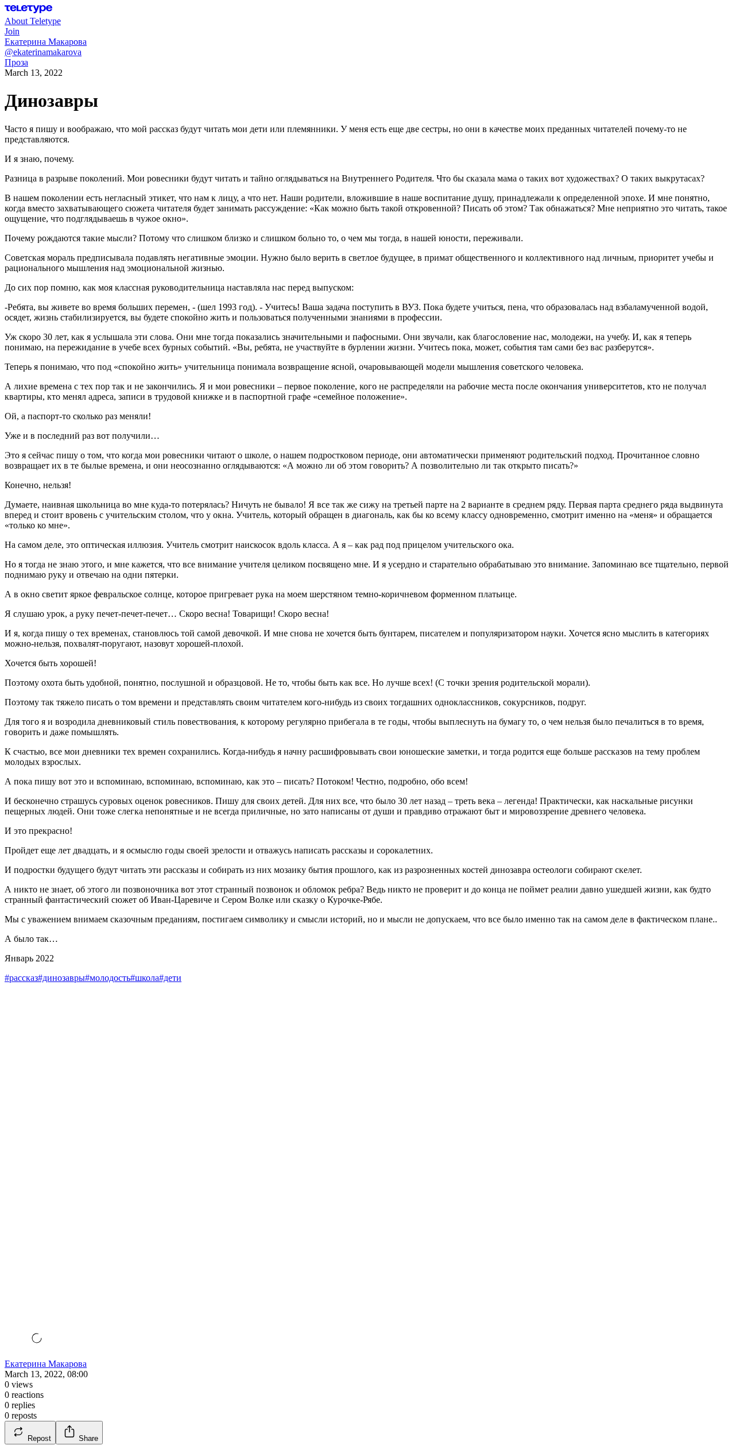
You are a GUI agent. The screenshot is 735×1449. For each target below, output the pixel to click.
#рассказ (21, 978)
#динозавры (61, 978)
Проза (16, 62)
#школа (144, 978)
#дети (170, 978)
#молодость (107, 978)
